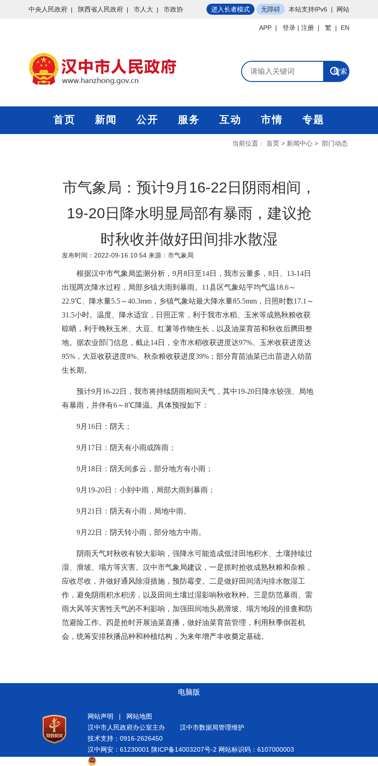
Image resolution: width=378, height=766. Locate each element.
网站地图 (139, 716)
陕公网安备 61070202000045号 (143, 760)
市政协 (173, 9)
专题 (313, 119)
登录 (289, 27)
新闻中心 (300, 143)
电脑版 (189, 692)
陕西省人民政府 (100, 9)
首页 (64, 119)
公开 (147, 119)
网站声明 (100, 716)
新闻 (106, 119)
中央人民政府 (48, 9)
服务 (189, 119)
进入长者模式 (230, 9)
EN (345, 27)
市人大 (143, 9)
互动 (230, 119)
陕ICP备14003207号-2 (184, 749)
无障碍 (270, 9)
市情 (272, 119)
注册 (307, 27)
